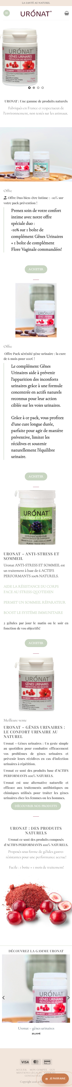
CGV (52, 1069)
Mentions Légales (29, 1072)
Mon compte (38, 1069)
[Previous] (6, 521)
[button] (6, 13)
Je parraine (57, 1078)
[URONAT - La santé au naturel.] (36, 13)
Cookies (49, 1072)
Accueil (21, 1069)
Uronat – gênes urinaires (36, 1028)
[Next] (65, 521)
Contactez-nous (36, 1075)
